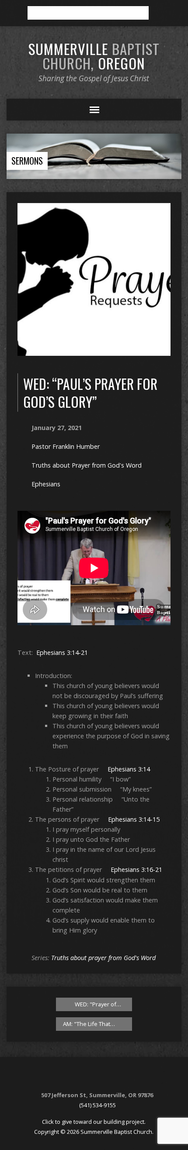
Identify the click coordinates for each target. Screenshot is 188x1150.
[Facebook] (93, 1076)
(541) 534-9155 (97, 1105)
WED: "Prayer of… (97, 1004)
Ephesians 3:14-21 (62, 652)
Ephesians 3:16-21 (136, 869)
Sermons (27, 160)
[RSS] (82, 1076)
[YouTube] (104, 1076)
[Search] (158, 13)
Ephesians (45, 484)
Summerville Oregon (94, 55)
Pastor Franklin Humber (65, 446)
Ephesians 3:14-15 (134, 819)
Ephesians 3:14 (129, 769)
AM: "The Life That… (89, 1024)
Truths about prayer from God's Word (103, 958)
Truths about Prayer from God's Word (86, 465)
